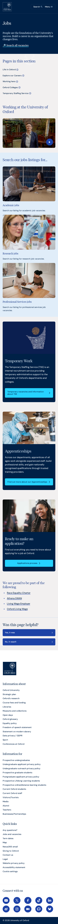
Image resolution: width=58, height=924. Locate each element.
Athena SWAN (14, 598)
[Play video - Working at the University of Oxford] (29, 133)
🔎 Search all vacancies (16, 45)
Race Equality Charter (18, 592)
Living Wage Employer (18, 603)
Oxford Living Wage (17, 608)
